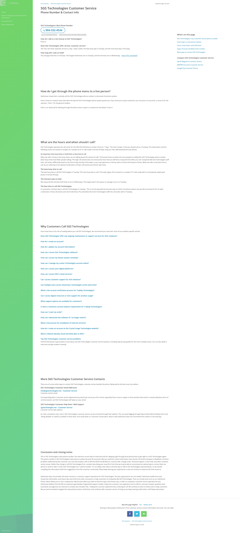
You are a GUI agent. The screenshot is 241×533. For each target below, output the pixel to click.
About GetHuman (7, 25)
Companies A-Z (6, 21)
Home (3, 12)
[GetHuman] (9, 3)
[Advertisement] (97, 73)
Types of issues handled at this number (191, 49)
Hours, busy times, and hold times (189, 45)
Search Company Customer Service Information (13, 16)
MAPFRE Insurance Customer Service (190, 65)
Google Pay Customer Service (187, 68)
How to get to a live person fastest (189, 42)
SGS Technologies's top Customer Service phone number (197, 39)
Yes (140, 505)
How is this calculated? (129, 56)
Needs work (147, 505)
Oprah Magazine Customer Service (189, 61)
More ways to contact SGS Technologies (191, 52)
